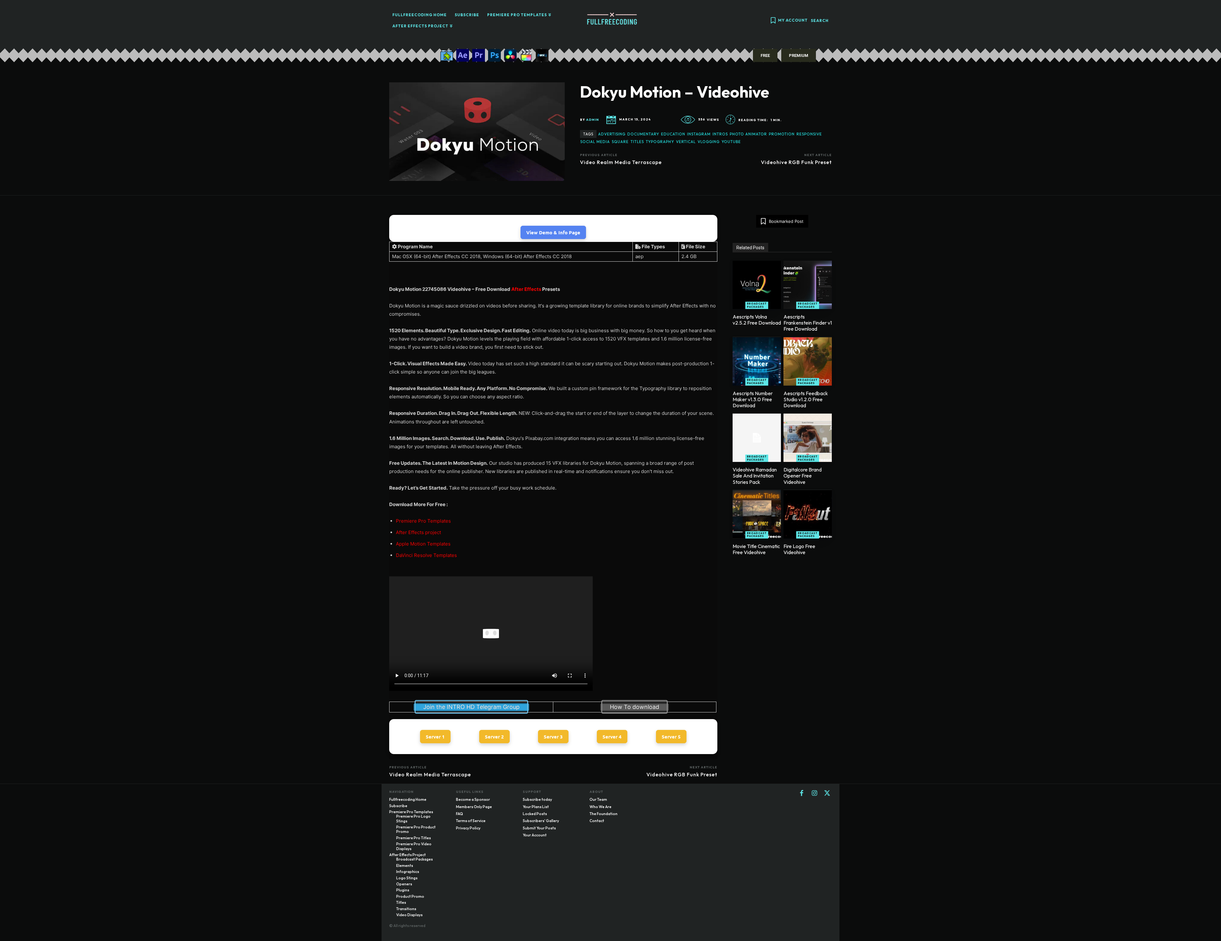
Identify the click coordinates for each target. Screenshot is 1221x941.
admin (592, 120)
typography (660, 141)
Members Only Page (474, 806)
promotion (782, 134)
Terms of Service (471, 820)
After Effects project (418, 532)
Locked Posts (535, 813)
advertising (611, 134)
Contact (597, 820)
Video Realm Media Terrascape (621, 162)
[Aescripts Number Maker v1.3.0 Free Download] (757, 361)
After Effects (526, 289)
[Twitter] (827, 793)
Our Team (598, 799)
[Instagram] (814, 793)
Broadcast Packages (757, 305)
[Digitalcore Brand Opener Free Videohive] (807, 438)
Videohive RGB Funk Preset (796, 162)
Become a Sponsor (473, 799)
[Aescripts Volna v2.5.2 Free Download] (757, 285)
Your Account (535, 835)
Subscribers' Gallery (541, 820)
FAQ (459, 813)
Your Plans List (536, 806)
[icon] (773, 21)
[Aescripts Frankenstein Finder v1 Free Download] (807, 285)
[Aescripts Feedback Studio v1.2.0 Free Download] (807, 361)
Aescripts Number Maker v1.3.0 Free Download (753, 399)
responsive (809, 134)
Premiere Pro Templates (423, 521)
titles (637, 141)
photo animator (748, 134)
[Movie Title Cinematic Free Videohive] (757, 514)
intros (720, 134)
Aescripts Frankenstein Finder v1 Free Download (807, 322)
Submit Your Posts (539, 828)
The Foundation (603, 813)
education (673, 134)
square (620, 141)
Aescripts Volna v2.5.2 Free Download (757, 319)
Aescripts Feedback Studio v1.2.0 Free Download (805, 399)
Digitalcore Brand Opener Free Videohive (802, 475)
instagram (699, 134)
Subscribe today (537, 799)
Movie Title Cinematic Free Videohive (756, 549)
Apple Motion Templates (423, 544)
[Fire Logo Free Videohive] (807, 514)
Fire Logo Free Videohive (799, 549)
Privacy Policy (468, 828)
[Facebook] (801, 793)
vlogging (709, 141)
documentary (643, 134)
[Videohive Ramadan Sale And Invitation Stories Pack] (757, 438)
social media (595, 141)
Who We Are (600, 806)
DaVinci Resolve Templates (426, 555)
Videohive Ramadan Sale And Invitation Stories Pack (755, 475)
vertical (686, 141)
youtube (731, 141)
